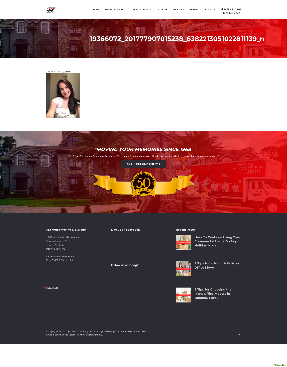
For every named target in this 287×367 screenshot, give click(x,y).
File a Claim (52, 288)
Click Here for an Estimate (143, 164)
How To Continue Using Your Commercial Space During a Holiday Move (217, 241)
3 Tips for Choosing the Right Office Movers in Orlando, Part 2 (212, 293)
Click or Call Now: (231, 8)
